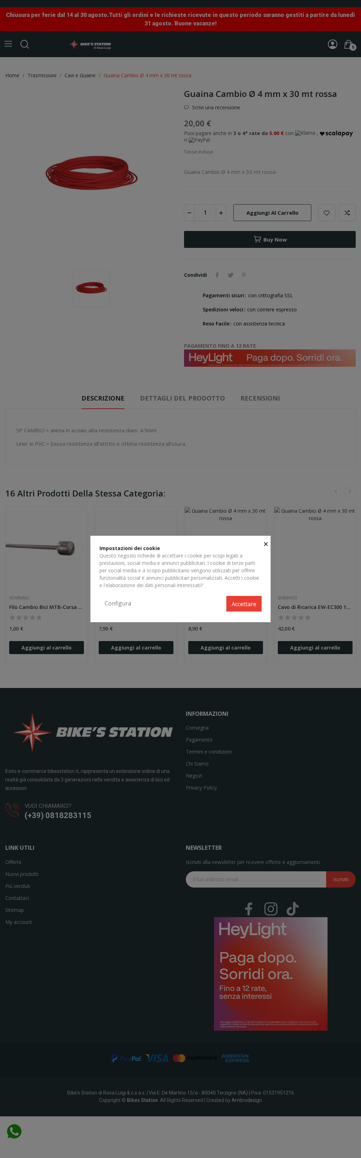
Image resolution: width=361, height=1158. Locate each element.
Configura (118, 603)
